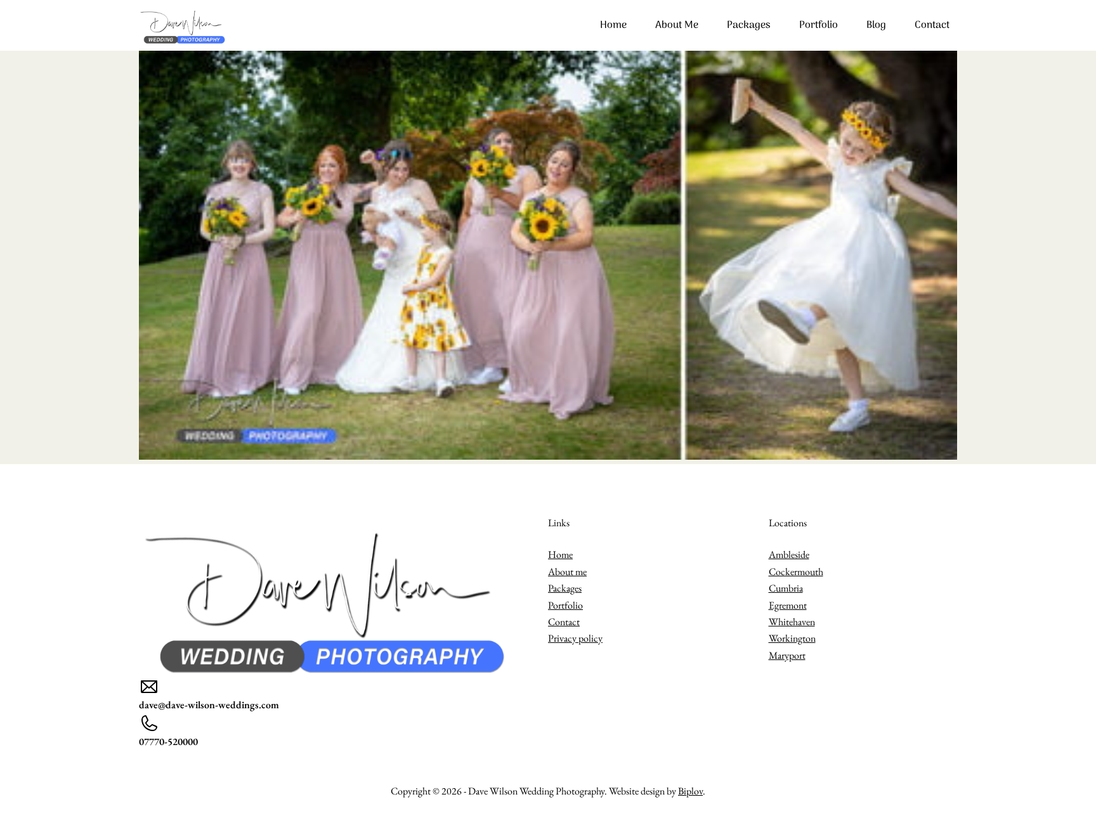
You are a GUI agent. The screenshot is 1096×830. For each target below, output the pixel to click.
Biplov (690, 791)
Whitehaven (792, 621)
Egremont (788, 605)
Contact (932, 25)
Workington (792, 638)
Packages (749, 25)
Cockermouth (796, 571)
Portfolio (818, 25)
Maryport (787, 655)
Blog (876, 25)
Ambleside (789, 554)
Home (613, 25)
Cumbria (786, 588)
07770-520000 (168, 741)
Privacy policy (575, 638)
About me (676, 25)
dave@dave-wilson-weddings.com (209, 704)
